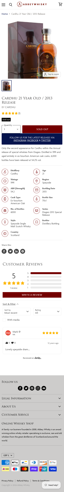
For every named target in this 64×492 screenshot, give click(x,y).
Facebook (32, 140)
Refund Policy (23, 480)
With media (13, 319)
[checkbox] (17, 320)
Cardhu (10, 107)
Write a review (32, 295)
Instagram (20, 140)
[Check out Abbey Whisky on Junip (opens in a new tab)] (37, 357)
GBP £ (6, 455)
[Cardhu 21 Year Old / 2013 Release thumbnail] (6, 85)
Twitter (46, 140)
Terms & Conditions (40, 480)
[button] (10, 113)
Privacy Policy (7, 480)
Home (5, 13)
